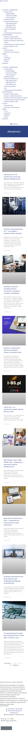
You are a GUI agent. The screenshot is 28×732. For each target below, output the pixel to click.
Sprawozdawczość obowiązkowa (13, 33)
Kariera (6, 61)
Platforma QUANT (9, 19)
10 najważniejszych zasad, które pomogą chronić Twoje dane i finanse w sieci (14, 635)
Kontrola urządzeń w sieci (11, 46)
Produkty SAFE (8, 12)
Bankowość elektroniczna (11, 21)
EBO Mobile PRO (10, 25)
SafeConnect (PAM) (11, 15)
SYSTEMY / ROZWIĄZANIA (10, 10)
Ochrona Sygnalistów (10, 29)
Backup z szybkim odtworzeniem (13, 38)
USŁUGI (5, 48)
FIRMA (4, 54)
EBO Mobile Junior (11, 27)
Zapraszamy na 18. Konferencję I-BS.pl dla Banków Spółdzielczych (12, 177)
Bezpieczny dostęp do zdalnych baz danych (16, 97)
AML (5, 31)
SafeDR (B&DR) (10, 13)
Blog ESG (7, 59)
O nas (5, 56)
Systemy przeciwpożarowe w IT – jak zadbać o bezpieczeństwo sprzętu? (13, 231)
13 (10, 665)
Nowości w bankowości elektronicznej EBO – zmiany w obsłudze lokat (12, 350)
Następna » (16, 665)
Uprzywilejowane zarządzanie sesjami (14, 44)
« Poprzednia (7, 663)
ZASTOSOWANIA (7, 34)
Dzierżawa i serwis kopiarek (11, 52)
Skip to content (4, 1)
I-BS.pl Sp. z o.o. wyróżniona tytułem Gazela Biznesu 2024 (13, 409)
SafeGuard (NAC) (11, 17)
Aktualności (7, 57)
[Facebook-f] (2, 728)
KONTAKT (5, 63)
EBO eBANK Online (11, 23)
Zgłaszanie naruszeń (13, 722)
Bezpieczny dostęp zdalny (11, 36)
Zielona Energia (8, 50)
